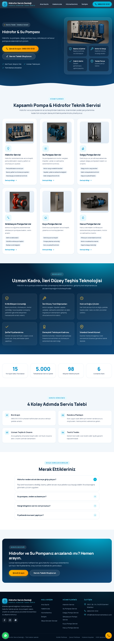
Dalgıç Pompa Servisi (70, 612)
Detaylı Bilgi (10, 180)
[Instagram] (10, 620)
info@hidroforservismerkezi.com (99, 615)
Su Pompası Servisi (70, 608)
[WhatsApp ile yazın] (15, 620)
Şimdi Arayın (18, 573)
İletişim (85, 4)
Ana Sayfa (44, 4)
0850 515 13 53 (104, 4)
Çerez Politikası (74, 637)
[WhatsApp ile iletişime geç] (5, 635)
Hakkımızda (57, 4)
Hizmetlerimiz (72, 4)
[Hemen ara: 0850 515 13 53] (108, 635)
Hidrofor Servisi (68, 604)
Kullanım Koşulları (88, 637)
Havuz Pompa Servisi (71, 628)
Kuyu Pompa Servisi (70, 623)
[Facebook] (4, 620)
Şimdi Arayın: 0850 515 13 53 (22, 48)
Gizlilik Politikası (61, 637)
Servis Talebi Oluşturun (20, 56)
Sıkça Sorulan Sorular (49, 621)
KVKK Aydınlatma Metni (104, 637)
